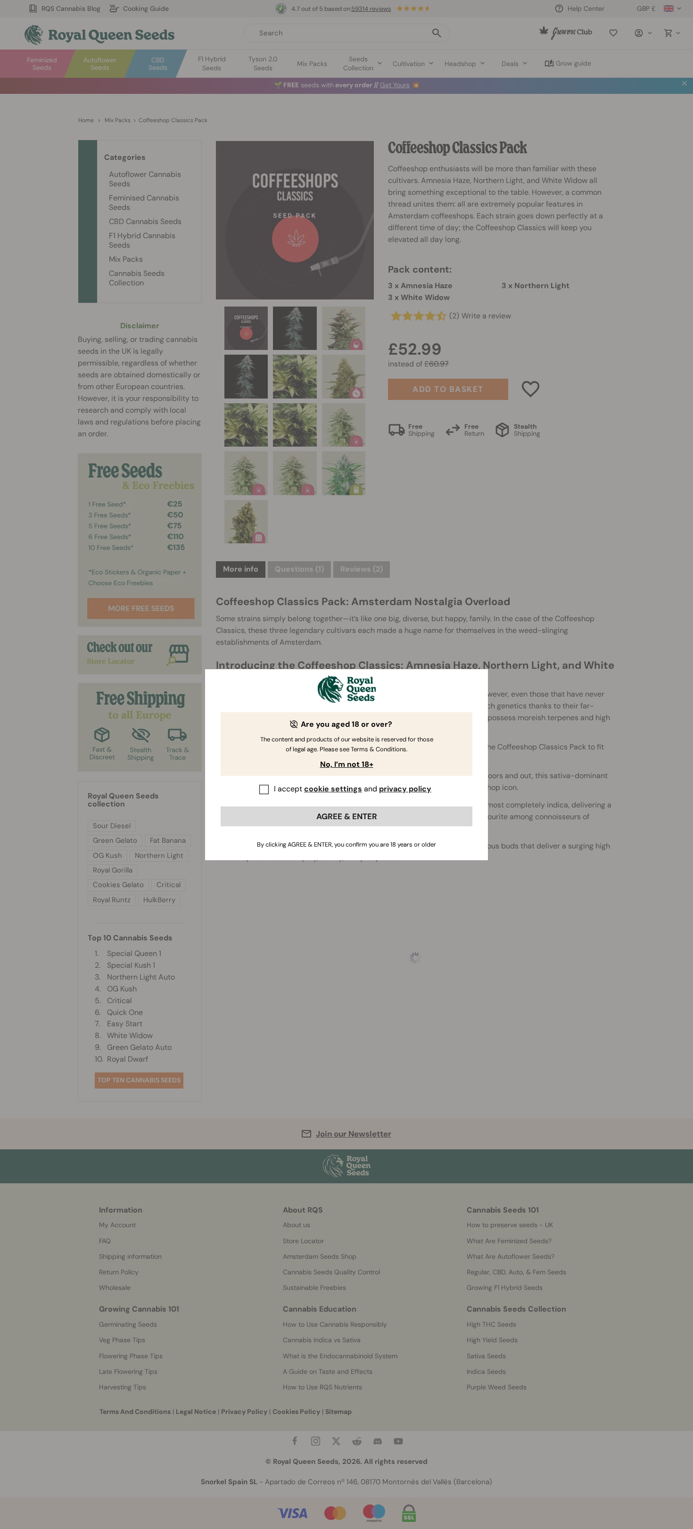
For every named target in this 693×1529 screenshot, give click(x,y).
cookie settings (333, 789)
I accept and (352, 789)
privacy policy (405, 789)
